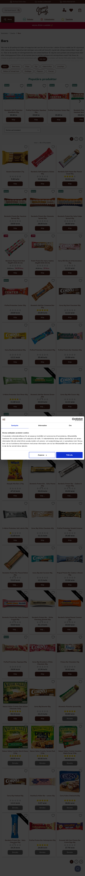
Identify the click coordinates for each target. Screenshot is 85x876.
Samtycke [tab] (14, 425)
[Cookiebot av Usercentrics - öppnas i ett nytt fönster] (73, 419)
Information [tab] (42, 425)
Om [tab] (70, 425)
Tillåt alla (69, 455)
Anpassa (41, 455)
